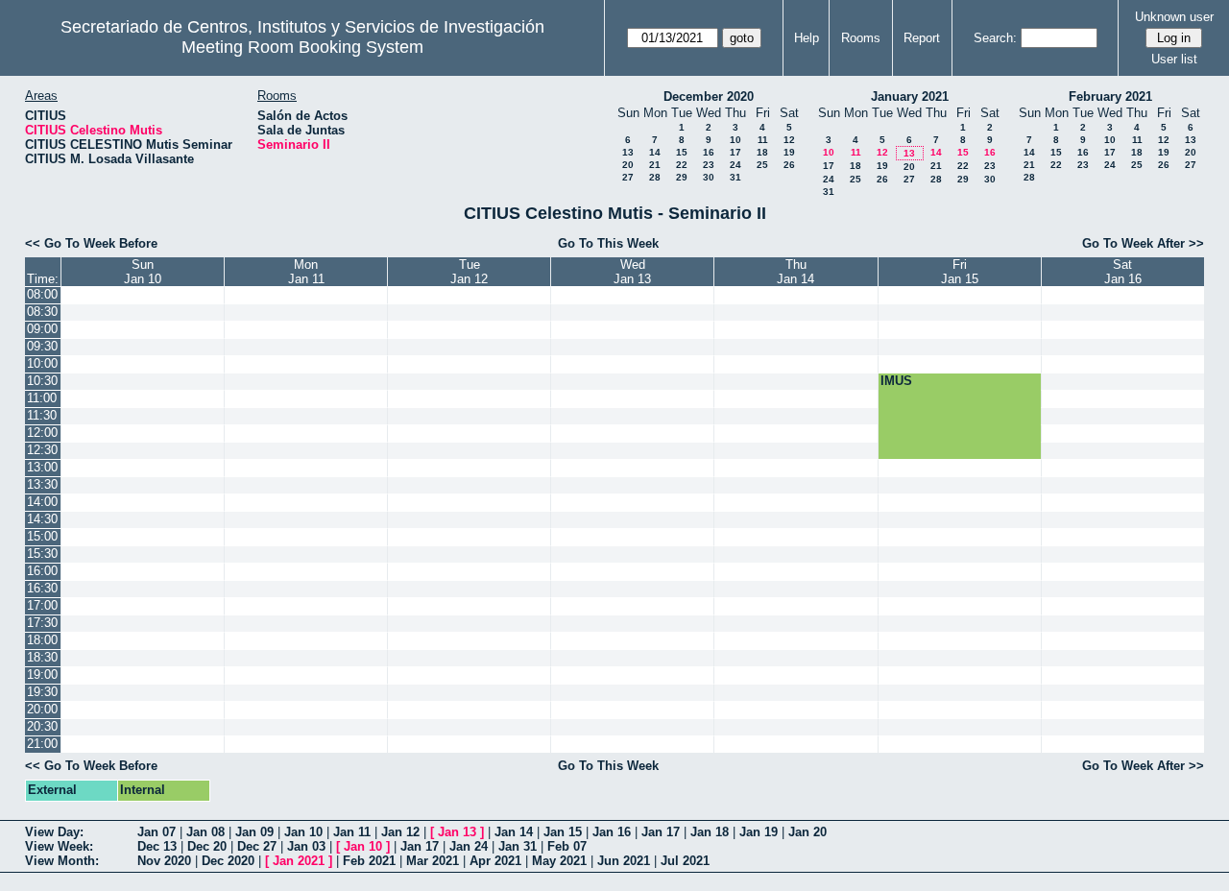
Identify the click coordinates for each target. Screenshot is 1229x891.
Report (922, 38)
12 (789, 139)
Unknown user (1174, 17)
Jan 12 (400, 832)
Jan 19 (758, 832)
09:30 (42, 346)
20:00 (42, 709)
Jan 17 (660, 832)
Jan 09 (254, 832)
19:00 (42, 674)
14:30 (42, 519)
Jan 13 (457, 832)
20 (628, 164)
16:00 (42, 571)
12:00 (42, 432)
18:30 (42, 657)
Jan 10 (303, 832)
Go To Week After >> (1143, 243)
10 (735, 139)
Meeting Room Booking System (302, 47)
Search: (995, 38)
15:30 (42, 553)
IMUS (896, 380)
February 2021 (1110, 96)
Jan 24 (468, 846)
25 (762, 164)
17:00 (42, 605)
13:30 (42, 484)
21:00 (42, 743)
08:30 (42, 311)
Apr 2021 (495, 861)
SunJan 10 (142, 271)
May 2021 (559, 861)
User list (1174, 59)
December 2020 (708, 96)
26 (789, 164)
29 (681, 177)
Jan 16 (611, 832)
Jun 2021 (623, 861)
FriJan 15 (959, 271)
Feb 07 (567, 846)
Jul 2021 (685, 861)
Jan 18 (709, 832)
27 (628, 177)
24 (735, 164)
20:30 (42, 726)
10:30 (42, 380)
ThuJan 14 (795, 271)
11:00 (42, 398)
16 (708, 152)
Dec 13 (157, 846)
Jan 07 (156, 832)
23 (708, 164)
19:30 (42, 692)
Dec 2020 (228, 861)
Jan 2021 (299, 861)
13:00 (42, 467)
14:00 (42, 501)
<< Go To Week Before (91, 243)
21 (655, 164)
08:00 (42, 294)
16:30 (42, 588)
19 (789, 152)
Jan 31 (517, 846)
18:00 (42, 640)
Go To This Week (608, 243)
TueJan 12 (469, 271)
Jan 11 (352, 832)
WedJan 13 (632, 271)
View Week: (59, 846)
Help (806, 38)
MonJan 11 (306, 271)
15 (681, 152)
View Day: (54, 832)
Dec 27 (257, 846)
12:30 (42, 450)
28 (655, 177)
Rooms (860, 38)
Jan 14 (513, 832)
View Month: (62, 861)
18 (762, 152)
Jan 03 (306, 846)
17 (735, 152)
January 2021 (910, 96)
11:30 (42, 415)
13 (628, 152)
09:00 (42, 329)
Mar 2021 (432, 861)
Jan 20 (807, 832)
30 (708, 177)
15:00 (42, 536)
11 (763, 139)
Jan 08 (205, 832)
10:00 (42, 363)
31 (735, 177)
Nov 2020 (164, 861)
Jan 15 (562, 832)
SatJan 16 (1123, 271)
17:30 (42, 622)
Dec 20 (207, 846)
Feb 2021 (369, 861)
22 (681, 164)
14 (655, 152)
